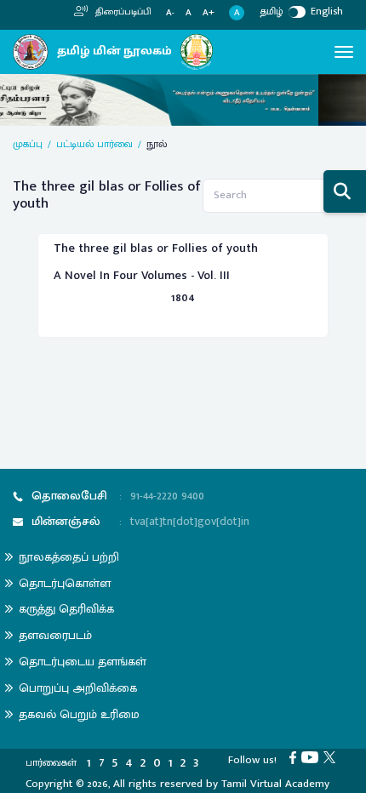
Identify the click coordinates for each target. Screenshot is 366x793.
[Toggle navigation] (344, 52)
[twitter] (331, 756)
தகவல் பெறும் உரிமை (79, 714)
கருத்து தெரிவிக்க (66, 609)
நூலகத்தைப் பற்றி (69, 557)
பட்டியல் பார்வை (94, 143)
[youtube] (312, 756)
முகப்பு (28, 143)
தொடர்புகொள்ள (65, 583)
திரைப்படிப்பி (122, 12)
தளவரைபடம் (55, 635)
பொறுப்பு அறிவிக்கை (78, 688)
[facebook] (295, 756)
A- (170, 13)
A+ (208, 13)
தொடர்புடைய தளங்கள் (82, 661)
